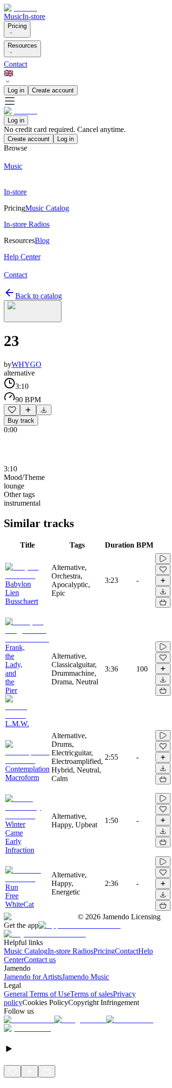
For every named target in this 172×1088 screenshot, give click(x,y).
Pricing (17, 26)
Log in (16, 90)
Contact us (40, 960)
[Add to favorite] (12, 410)
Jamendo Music (85, 977)
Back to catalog (38, 296)
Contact (15, 64)
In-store (33, 16)
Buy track (21, 420)
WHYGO (26, 364)
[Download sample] (43, 410)
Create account (53, 90)
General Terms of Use (37, 994)
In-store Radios (70, 951)
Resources (22, 45)
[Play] (32, 311)
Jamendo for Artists (33, 977)
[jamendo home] (20, 8)
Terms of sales (91, 994)
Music (13, 16)
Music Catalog (26, 951)
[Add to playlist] (28, 410)
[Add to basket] (163, 602)
